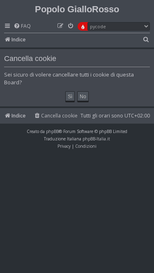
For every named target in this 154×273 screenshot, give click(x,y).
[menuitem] (22, 26)
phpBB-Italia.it (96, 139)
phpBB (52, 131)
